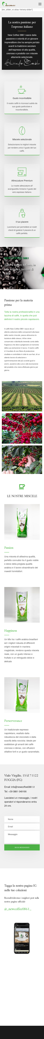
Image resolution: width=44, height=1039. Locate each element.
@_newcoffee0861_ (17, 909)
